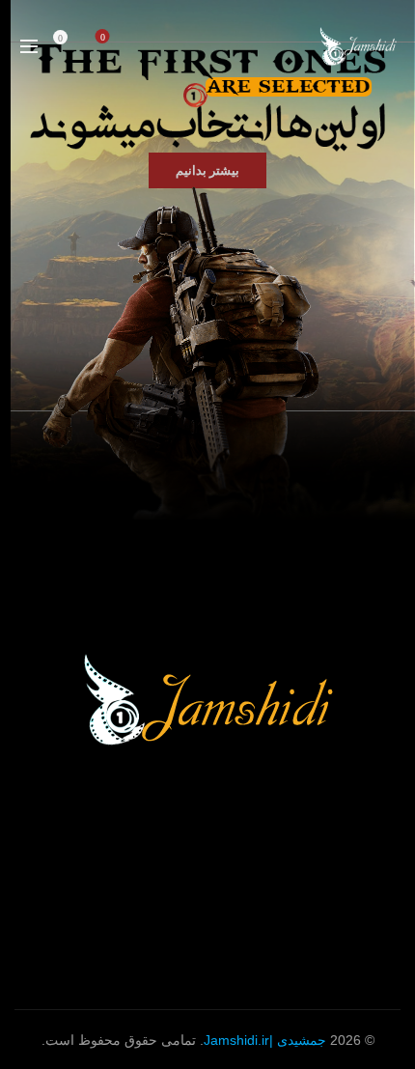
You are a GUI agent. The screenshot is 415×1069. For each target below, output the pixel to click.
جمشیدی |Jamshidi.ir (265, 1040)
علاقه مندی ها (102, 37)
